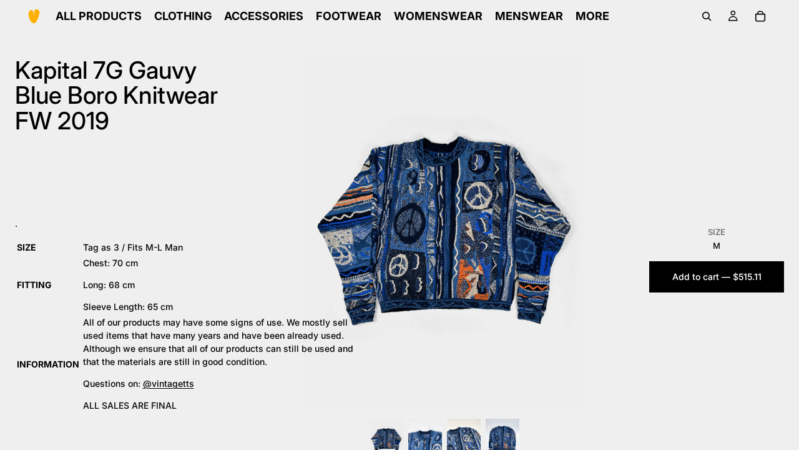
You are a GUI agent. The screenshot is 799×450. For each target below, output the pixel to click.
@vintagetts (168, 383)
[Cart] (760, 16)
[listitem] (592, 16)
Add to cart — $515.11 (717, 276)
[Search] (706, 16)
